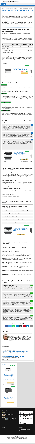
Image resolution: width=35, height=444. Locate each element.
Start (6, 8)
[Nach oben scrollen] (33, 442)
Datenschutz (29, 440)
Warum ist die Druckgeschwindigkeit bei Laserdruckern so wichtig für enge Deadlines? (16, 210)
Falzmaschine (26, 437)
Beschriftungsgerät (13, 437)
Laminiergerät (13, 438)
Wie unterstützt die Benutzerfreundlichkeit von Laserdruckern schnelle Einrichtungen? (15, 351)
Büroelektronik (8, 437)
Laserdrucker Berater (10, 2)
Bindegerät (20, 437)
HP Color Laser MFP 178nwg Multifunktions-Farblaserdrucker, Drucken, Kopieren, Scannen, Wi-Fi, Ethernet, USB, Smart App (20, 68)
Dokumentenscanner (24, 438)
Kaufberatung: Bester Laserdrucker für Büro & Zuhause (10, 415)
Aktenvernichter (17, 437)
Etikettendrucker (10, 438)
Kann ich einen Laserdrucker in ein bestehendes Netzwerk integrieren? (13, 349)
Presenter (16, 438)
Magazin (9, 8)
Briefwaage (23, 437)
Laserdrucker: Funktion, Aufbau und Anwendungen (10, 412)
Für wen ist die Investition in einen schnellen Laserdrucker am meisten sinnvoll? (15, 222)
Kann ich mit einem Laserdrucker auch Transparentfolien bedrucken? (13, 353)
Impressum (32, 440)
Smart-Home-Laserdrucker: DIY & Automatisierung (12, 419)
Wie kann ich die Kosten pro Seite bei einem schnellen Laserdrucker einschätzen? (15, 219)
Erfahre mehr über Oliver (28, 342)
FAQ (11, 8)
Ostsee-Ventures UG (7, 440)
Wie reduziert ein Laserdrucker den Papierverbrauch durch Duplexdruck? (13, 356)
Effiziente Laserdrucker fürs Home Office (10, 416)
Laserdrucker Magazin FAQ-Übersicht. (17, 359)
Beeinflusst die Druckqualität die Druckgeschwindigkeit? (12, 216)
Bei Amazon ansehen (24, 159)
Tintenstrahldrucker (20, 438)
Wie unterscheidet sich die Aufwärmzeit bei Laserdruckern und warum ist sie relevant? (16, 213)
